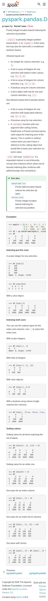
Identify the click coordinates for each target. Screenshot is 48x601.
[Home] (4, 12)
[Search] (39, 4)
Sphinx (19, 597)
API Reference (14, 12)
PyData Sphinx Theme (42, 589)
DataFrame (31, 12)
